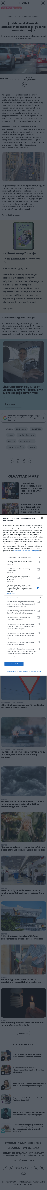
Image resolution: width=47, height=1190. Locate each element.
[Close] (43, 519)
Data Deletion (11, 671)
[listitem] (23, 557)
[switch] (38, 562)
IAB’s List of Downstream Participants (26, 550)
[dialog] (23, 595)
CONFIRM (14, 664)
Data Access (23, 671)
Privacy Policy (36, 671)
